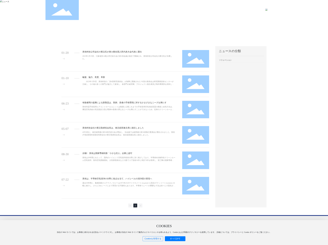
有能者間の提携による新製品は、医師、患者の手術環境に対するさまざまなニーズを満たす (124, 102)
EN (275, 10)
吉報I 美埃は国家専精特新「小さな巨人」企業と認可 (107, 153)
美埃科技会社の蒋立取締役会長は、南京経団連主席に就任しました (113, 128)
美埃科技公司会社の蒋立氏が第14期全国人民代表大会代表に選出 (112, 52)
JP (278, 10)
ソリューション (225, 60)
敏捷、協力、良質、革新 (93, 77)
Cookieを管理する (153, 239)
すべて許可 (175, 239)
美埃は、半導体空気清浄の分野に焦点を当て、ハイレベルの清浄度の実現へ (117, 179)
